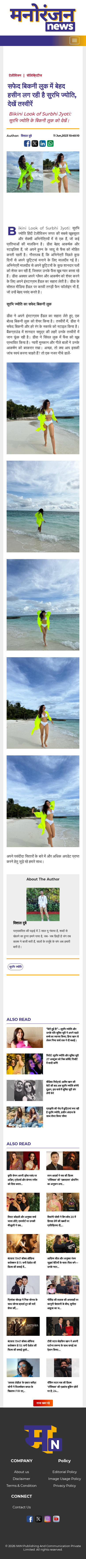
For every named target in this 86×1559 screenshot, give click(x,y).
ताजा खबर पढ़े (43, 1403)
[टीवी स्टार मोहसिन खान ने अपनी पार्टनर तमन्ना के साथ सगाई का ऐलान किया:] (62, 1326)
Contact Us (22, 1507)
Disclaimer (21, 1479)
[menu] (74, 40)
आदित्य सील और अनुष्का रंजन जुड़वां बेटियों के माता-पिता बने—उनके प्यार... (62, 1262)
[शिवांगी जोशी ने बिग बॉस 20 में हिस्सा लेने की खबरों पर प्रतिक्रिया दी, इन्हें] (62, 1202)
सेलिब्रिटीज (34, 75)
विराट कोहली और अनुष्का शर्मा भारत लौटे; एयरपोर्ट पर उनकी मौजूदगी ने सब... (22, 1221)
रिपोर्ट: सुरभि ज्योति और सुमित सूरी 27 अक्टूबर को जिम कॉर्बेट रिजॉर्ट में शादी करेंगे (62, 1059)
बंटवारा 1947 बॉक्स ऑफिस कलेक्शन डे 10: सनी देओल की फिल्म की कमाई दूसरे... (22, 1345)
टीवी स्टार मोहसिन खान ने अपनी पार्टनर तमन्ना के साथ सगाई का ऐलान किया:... (62, 1345)
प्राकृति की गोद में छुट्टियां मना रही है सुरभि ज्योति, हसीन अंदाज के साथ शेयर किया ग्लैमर (62, 1112)
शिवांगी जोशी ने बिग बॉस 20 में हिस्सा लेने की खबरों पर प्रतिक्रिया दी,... (61, 1221)
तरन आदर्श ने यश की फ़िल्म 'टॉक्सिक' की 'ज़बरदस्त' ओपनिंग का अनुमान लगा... (62, 1180)
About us (21, 1472)
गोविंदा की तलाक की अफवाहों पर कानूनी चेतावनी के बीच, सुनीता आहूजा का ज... (62, 1304)
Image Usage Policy (64, 1479)
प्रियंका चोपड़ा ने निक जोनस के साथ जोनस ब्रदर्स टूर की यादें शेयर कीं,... (22, 1304)
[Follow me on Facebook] (36, 135)
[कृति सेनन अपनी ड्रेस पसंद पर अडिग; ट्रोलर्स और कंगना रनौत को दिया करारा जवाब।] (23, 1160)
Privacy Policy (64, 1485)
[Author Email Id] (29, 923)
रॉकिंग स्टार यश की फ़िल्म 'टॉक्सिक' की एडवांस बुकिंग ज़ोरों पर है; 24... (62, 1387)
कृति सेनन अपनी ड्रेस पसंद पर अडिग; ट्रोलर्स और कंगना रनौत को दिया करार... (22, 1180)
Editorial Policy (64, 1472)
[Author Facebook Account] (36, 923)
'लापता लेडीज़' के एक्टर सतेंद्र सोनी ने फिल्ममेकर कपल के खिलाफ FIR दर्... (22, 1387)
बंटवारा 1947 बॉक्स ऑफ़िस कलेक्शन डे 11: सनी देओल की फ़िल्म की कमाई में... (22, 1262)
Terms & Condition (21, 1485)
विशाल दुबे (26, 136)
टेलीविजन (15, 75)
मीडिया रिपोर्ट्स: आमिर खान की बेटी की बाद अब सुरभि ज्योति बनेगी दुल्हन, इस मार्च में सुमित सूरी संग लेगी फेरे (62, 1087)
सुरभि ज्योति (15, 966)
